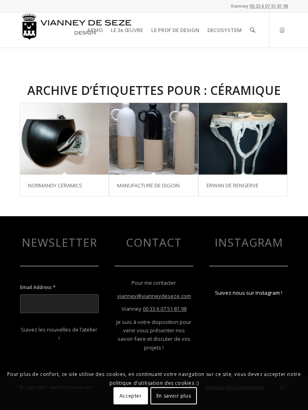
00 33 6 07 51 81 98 (268, 6)
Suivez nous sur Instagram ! (248, 292)
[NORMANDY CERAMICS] (64, 139)
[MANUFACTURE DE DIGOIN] (153, 139)
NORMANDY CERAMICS (55, 185)
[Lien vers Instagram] (282, 30)
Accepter (131, 395)
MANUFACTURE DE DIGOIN (148, 185)
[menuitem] (95, 30)
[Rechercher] (252, 30)
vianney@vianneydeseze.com (154, 295)
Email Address (38, 287)
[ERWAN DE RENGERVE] (243, 139)
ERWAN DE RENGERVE (233, 185)
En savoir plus (173, 395)
